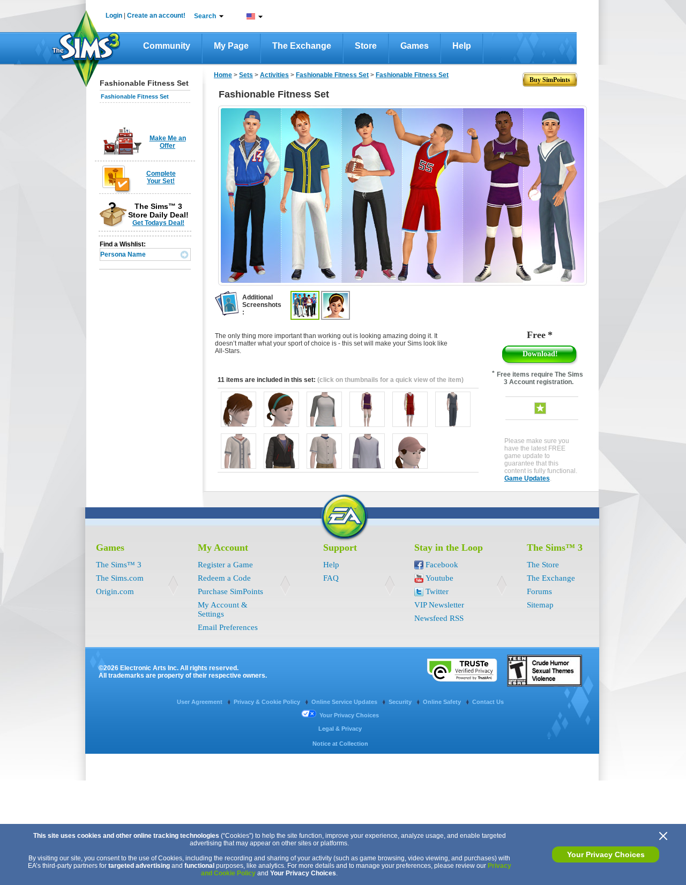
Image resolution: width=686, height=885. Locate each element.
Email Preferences (228, 627)
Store (366, 45)
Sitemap (540, 605)
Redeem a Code (224, 578)
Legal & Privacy (340, 728)
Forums (539, 591)
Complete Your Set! (161, 177)
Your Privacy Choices (606, 854)
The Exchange (301, 45)
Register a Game (225, 564)
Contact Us (488, 702)
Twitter (437, 591)
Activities (274, 75)
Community (166, 45)
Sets (246, 75)
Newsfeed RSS (439, 618)
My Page (231, 45)
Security (401, 702)
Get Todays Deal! (158, 223)
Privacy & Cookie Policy (268, 702)
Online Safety (443, 702)
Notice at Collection (340, 743)
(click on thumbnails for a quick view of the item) (390, 380)
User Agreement (200, 702)
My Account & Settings (223, 609)
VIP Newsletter (439, 605)
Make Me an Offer (168, 141)
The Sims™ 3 (118, 564)
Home (223, 75)
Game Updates (527, 478)
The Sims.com (120, 578)
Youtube (439, 578)
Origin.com (115, 591)
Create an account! (156, 15)
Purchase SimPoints (230, 591)
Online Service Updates (345, 702)
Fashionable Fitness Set (135, 96)
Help (461, 45)
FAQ (331, 578)
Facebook (442, 564)
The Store (543, 564)
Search (205, 16)
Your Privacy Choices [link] (349, 715)
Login (114, 15)
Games (414, 45)
